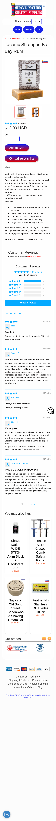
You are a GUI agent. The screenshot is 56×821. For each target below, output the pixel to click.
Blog (39, 687)
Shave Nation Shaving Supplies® (31, 695)
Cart (39, 29)
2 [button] (27, 504)
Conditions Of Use (17, 684)
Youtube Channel (39, 684)
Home (7, 39)
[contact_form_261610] (6, 814)
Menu (17, 29)
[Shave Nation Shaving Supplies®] (28, 15)
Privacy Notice (40, 680)
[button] (11, 123)
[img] (11, 322)
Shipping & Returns (19, 680)
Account (29, 29)
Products (15, 39)
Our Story (35, 676)
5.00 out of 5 (36, 272)
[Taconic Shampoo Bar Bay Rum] (20, 112)
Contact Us (21, 676)
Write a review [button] (28, 302)
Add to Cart (16, 147)
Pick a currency (22, 21)
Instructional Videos (24, 687)
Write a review (34, 257)
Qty (6, 134)
